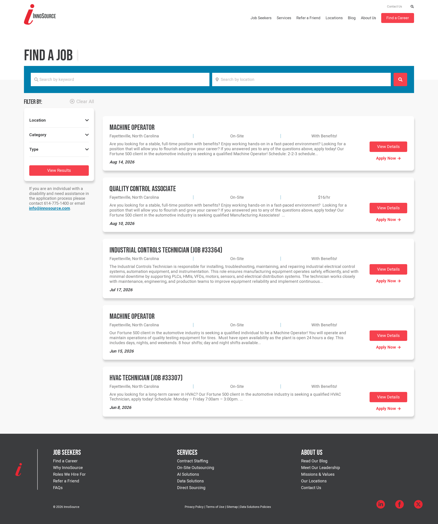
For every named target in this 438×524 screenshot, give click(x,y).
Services (284, 18)
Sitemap (232, 507)
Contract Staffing (192, 461)
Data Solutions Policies (255, 507)
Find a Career (397, 18)
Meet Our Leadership (320, 468)
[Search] (412, 6)
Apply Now (386, 158)
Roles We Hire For (69, 474)
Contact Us (394, 6)
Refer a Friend (308, 18)
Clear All (85, 101)
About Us (368, 18)
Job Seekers (261, 18)
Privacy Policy (194, 507)
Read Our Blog (314, 461)
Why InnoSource (68, 468)
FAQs (58, 488)
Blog (352, 18)
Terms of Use (215, 507)
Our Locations (314, 481)
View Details (388, 146)
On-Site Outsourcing (195, 468)
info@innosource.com (49, 208)
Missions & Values (317, 474)
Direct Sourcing (191, 488)
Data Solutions (190, 481)
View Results (59, 170)
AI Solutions (188, 474)
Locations (334, 18)
